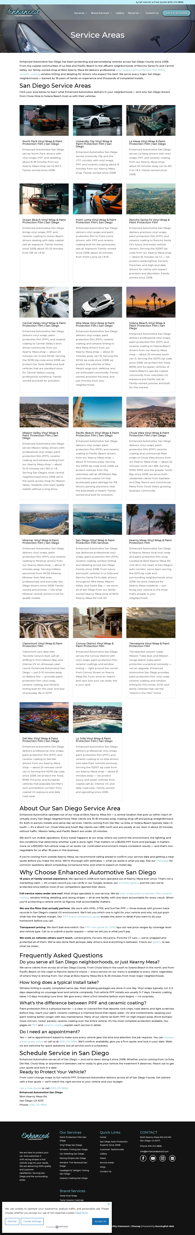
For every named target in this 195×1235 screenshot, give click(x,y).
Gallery (120, 13)
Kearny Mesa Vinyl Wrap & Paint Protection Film (150, 541)
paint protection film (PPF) (148, 70)
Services (79, 13)
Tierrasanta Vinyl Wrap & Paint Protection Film (149, 645)
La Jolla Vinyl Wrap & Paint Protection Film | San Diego (94, 740)
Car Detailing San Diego (72, 1153)
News (103, 1158)
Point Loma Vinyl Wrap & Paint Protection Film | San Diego (96, 221)
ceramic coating (30, 74)
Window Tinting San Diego (74, 1149)
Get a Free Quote (30, 1088)
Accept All (100, 1221)
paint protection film (148, 893)
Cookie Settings (32, 1221)
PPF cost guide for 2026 (100, 927)
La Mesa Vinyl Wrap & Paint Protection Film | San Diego (147, 143)
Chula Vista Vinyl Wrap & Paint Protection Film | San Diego (149, 434)
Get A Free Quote (176, 13)
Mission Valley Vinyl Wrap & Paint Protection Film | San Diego (40, 435)
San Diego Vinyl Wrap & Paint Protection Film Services (95, 541)
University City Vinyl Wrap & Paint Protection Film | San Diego (94, 144)
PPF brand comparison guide (81, 916)
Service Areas (107, 1162)
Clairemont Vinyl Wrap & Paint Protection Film (42, 645)
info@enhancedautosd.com (154, 1151)
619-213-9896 (155, 1146)
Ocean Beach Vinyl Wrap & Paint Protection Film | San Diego (44, 221)
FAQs (102, 1167)
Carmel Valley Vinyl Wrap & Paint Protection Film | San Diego (44, 324)
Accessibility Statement (116, 1226)
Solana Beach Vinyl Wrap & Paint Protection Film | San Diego (147, 326)
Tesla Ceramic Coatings (72, 1200)
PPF (34, 1025)
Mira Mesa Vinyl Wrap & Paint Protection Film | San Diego (95, 324)
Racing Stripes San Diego (73, 1158)
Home (103, 1137)
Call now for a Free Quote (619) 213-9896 (160, 2)
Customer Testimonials (112, 1149)
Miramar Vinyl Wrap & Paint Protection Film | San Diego (40, 541)
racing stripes (31, 1159)
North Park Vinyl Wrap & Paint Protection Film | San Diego (42, 143)
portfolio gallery (129, 882)
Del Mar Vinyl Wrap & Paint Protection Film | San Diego (40, 740)
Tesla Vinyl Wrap (68, 1195)
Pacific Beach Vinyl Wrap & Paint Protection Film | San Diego (97, 434)
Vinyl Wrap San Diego (71, 1145)
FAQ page (162, 860)
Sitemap (135, 1226)
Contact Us (152, 13)
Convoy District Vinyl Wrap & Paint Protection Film (94, 645)
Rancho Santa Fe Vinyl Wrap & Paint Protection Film (149, 221)
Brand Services (100, 13)
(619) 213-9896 (68, 1041)
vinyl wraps (123, 70)
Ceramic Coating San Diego (74, 1178)
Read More (81, 1213)
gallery (157, 942)
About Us (133, 13)
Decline (12, 1221)
